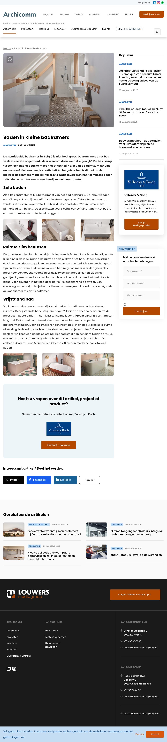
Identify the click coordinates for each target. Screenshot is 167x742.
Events (106, 28)
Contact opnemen (55, 637)
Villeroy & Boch (55, 174)
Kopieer (89, 479)
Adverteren (94, 14)
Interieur (43, 28)
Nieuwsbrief (113, 14)
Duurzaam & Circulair (84, 28)
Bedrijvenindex (151, 14)
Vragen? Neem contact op (133, 594)
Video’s (79, 14)
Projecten (27, 28)
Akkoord (155, 734)
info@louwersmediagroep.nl (140, 647)
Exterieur (59, 28)
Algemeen (9, 28)
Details (139, 734)
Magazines (48, 14)
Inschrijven (141, 311)
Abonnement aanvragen (53, 645)
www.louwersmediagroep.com (142, 713)
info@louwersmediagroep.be (141, 696)
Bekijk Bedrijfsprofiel (141, 224)
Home (7, 48)
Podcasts (64, 14)
